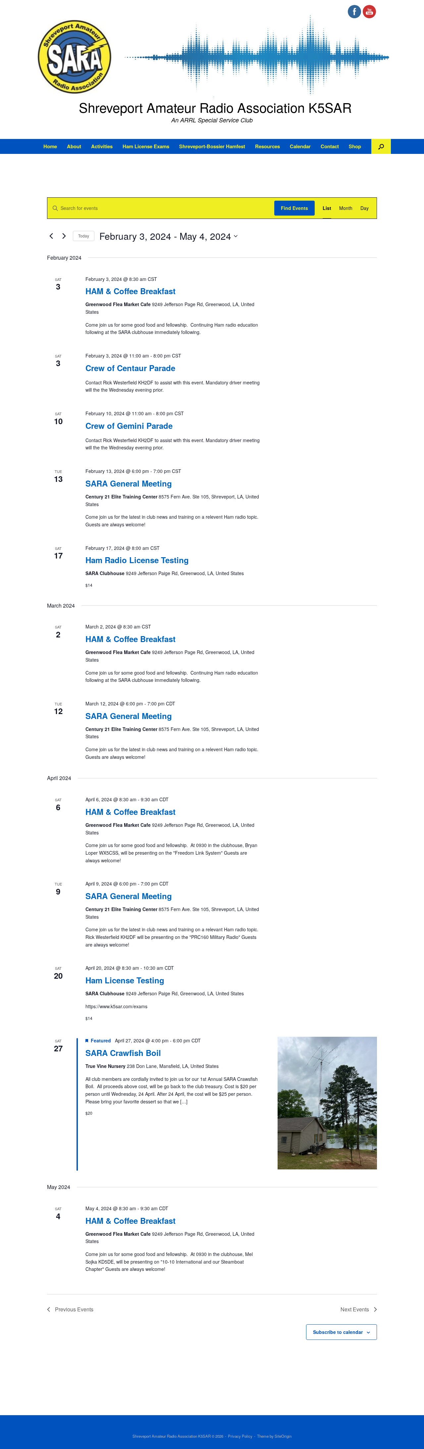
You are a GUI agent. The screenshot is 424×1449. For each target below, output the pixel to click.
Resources (267, 146)
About (74, 146)
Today (83, 235)
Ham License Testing (124, 980)
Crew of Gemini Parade (129, 425)
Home (50, 146)
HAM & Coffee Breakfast (130, 290)
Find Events (294, 208)
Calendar (300, 146)
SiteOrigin (283, 1436)
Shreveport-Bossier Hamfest (212, 146)
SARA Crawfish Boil (123, 1052)
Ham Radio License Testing (137, 559)
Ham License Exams (146, 146)
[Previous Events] (51, 236)
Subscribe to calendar (338, 1332)
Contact (330, 146)
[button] (381, 146)
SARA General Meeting (128, 483)
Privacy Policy (240, 1436)
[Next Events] (64, 236)
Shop (355, 146)
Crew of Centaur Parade (130, 367)
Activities (102, 146)
